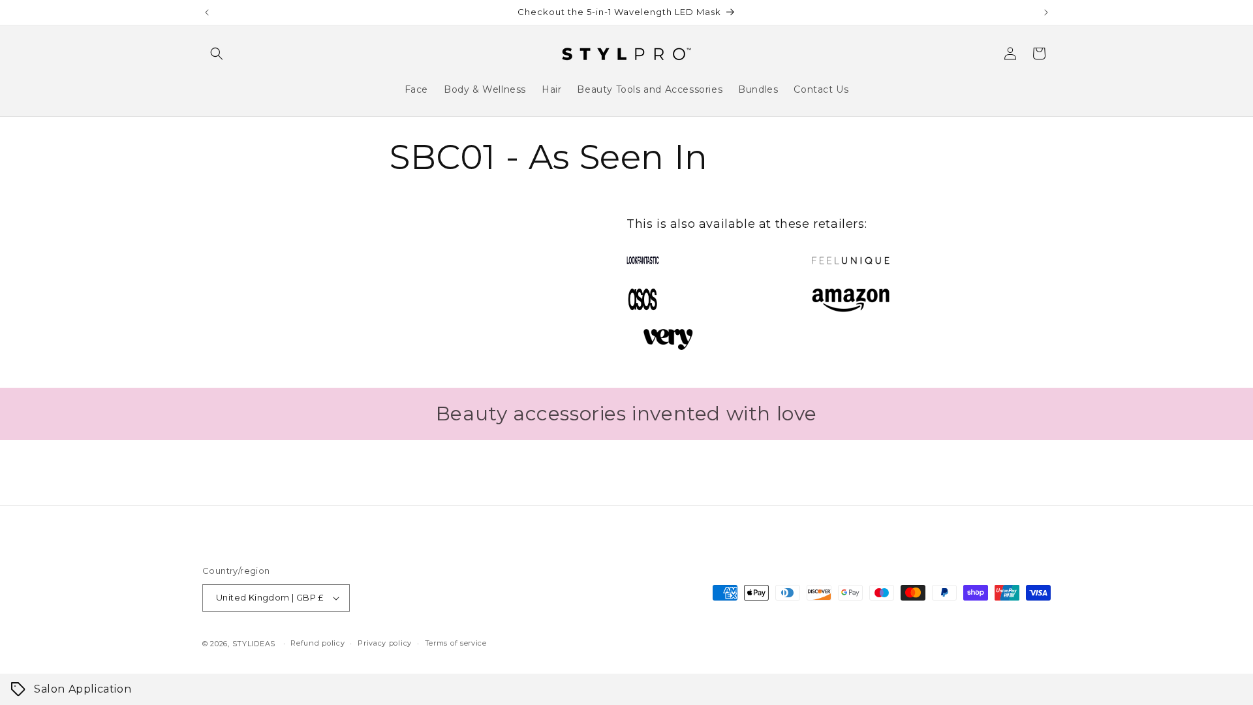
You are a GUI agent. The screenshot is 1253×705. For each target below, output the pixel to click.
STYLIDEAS (253, 643)
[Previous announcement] (207, 12)
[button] (216, 53)
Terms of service (456, 643)
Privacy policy (385, 643)
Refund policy (317, 643)
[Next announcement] (1046, 12)
